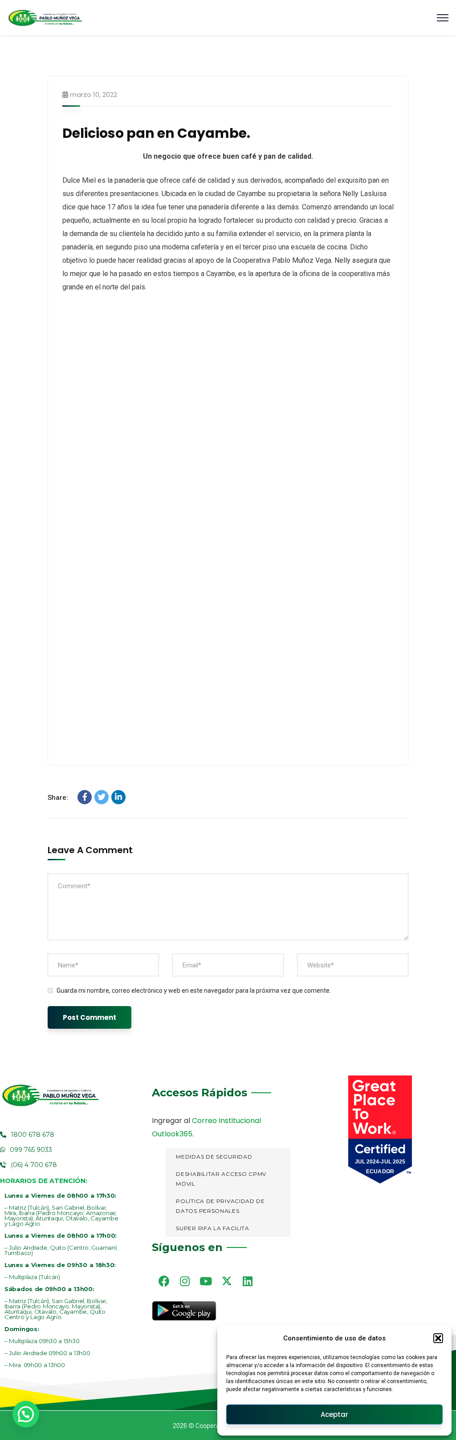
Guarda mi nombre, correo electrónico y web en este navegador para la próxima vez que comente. (194, 990)
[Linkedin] (247, 1281)
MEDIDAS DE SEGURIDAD (214, 1156)
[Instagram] (185, 1281)
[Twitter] (101, 797)
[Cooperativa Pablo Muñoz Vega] (45, 18)
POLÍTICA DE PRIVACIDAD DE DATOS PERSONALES (220, 1206)
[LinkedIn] (118, 797)
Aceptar (334, 1414)
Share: (58, 798)
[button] (438, 1338)
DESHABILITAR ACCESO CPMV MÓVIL (221, 1179)
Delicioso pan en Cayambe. (156, 133)
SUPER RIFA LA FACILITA (212, 1228)
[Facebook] (84, 797)
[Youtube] (206, 1281)
